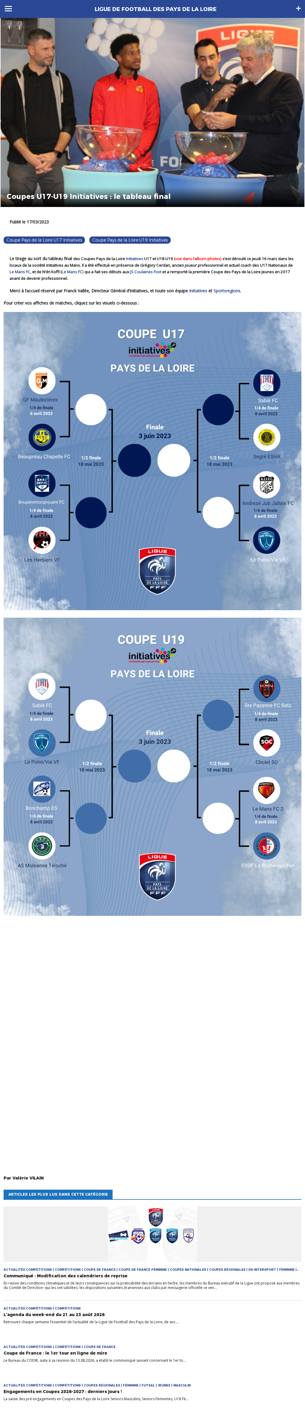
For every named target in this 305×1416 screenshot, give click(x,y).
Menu (8, 9)
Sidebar (298, 8)
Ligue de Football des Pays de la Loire (156, 9)
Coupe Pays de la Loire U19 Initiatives (130, 240)
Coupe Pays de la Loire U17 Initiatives (44, 240)
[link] (134, 258)
